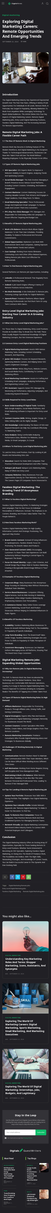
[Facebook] (12, 877)
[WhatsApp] (28, 877)
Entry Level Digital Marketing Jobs (14, 888)
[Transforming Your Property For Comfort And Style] (21, 1193)
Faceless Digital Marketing (11, 891)
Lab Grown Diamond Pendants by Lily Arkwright (32, 1197)
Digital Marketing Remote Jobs (19, 885)
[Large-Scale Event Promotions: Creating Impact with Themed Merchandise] (44, 1167)
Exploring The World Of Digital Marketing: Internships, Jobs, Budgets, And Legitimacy (23, 1090)
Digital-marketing (11, 15)
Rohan (6, 1202)
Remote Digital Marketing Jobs (33, 891)
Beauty (29, 1191)
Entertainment (9, 1165)
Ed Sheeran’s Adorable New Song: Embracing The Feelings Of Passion (9, 1173)
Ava (24, 41)
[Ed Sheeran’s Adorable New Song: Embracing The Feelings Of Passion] (21, 1167)
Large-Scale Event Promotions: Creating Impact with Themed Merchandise (32, 1174)
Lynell (29, 1182)
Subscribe (40, 1132)
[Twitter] (17, 877)
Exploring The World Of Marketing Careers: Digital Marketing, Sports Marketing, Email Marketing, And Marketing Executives (24, 1027)
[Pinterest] (23, 877)
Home (5, 1190)
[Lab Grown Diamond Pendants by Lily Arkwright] (44, 1194)
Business (30, 1165)
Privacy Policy (27, 1138)
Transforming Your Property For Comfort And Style (9, 1196)
